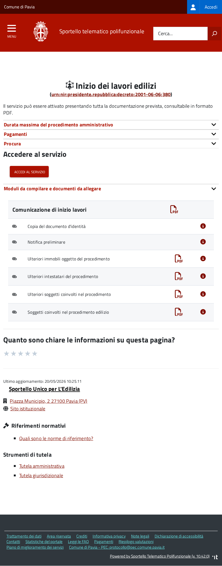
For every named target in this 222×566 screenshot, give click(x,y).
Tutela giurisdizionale (41, 475)
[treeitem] (204, 7)
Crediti (81, 536)
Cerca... (165, 34)
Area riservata (59, 536)
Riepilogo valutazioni (136, 541)
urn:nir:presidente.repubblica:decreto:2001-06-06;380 (111, 94)
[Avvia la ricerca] (214, 33)
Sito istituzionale (27, 408)
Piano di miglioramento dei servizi (35, 547)
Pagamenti (103, 541)
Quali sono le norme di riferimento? (56, 438)
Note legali (140, 536)
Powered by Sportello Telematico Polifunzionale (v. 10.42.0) (160, 556)
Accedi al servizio (29, 171)
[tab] (111, 124)
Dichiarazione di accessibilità (179, 536)
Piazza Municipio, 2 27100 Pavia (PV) (48, 401)
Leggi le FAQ (78, 541)
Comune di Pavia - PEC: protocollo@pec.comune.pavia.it (117, 547)
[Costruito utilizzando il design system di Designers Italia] (215, 558)
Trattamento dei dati (23, 536)
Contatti (13, 541)
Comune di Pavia (19, 7)
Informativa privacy (109, 536)
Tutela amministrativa (41, 466)
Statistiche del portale (44, 541)
